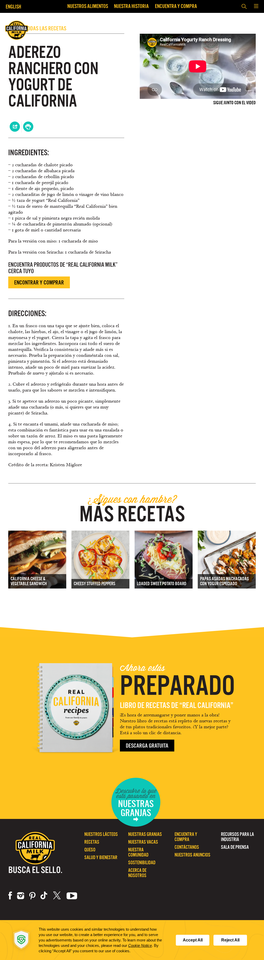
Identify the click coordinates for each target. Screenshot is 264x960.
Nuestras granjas (145, 834)
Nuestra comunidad (138, 852)
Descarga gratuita (147, 745)
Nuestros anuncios (192, 855)
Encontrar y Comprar (39, 282)
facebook (10, 896)
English (13, 7)
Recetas (91, 842)
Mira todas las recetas (37, 28)
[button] (256, 6)
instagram (20, 896)
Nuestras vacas (143, 842)
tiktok (44, 896)
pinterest (32, 896)
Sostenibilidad (141, 862)
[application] (132, 940)
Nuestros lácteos (101, 834)
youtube (72, 896)
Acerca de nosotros (137, 873)
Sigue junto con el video (234, 102)
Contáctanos (187, 847)
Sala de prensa (235, 847)
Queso (89, 849)
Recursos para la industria (237, 837)
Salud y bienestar (100, 857)
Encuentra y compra (176, 6)
